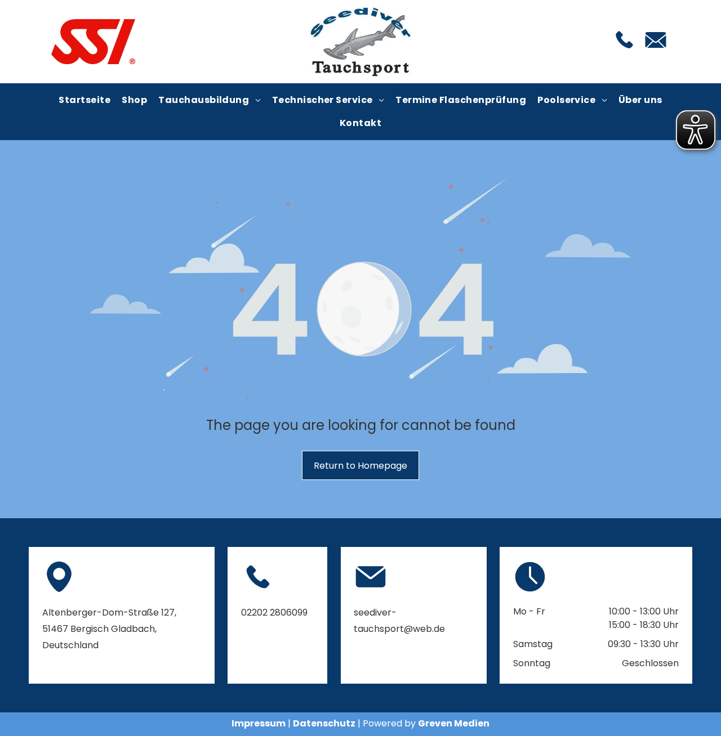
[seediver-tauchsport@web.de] (656, 50)
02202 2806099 (274, 612)
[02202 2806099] (624, 49)
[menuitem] (84, 100)
